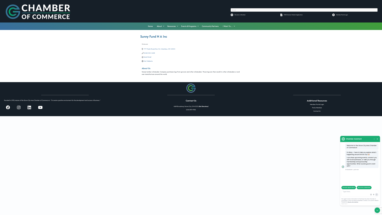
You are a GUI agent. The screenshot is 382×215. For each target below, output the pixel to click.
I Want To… (228, 26)
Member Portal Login (317, 104)
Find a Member (317, 108)
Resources (171, 26)
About (159, 26)
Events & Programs (188, 26)
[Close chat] (377, 210)
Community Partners (210, 26)
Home (150, 26)
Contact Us (317, 111)
